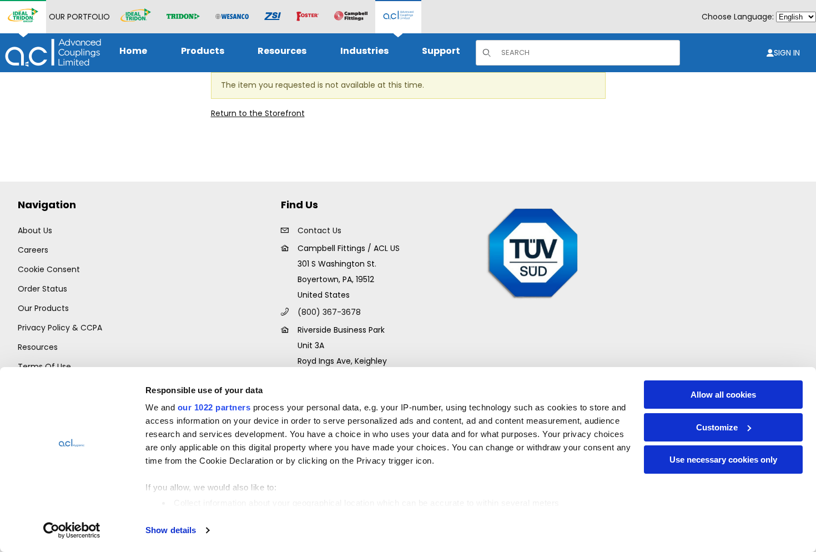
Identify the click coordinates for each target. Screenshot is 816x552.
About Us (35, 230)
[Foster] (307, 16)
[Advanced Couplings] (398, 17)
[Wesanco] (232, 17)
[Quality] (533, 252)
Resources (38, 347)
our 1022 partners (214, 407)
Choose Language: (738, 16)
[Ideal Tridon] (135, 16)
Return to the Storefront (258, 113)
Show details (170, 530)
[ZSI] (272, 17)
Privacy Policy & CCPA (60, 327)
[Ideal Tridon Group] (23, 17)
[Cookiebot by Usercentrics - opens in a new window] (71, 530)
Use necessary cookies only (723, 459)
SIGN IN (787, 52)
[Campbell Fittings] (350, 16)
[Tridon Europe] (183, 17)
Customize (717, 427)
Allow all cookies (723, 394)
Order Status (42, 288)
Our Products (43, 308)
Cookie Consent (49, 269)
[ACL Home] (51, 52)
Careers (33, 249)
